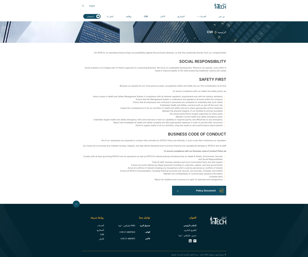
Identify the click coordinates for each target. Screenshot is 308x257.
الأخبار (162, 16)
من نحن (221, 16)
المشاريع (181, 16)
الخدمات (100, 225)
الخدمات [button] (202, 16)
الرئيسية (222, 32)
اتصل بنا (110, 16)
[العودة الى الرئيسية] (220, 5)
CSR (146, 16)
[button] (83, 6)
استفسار (90, 16)
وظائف (128, 16)
